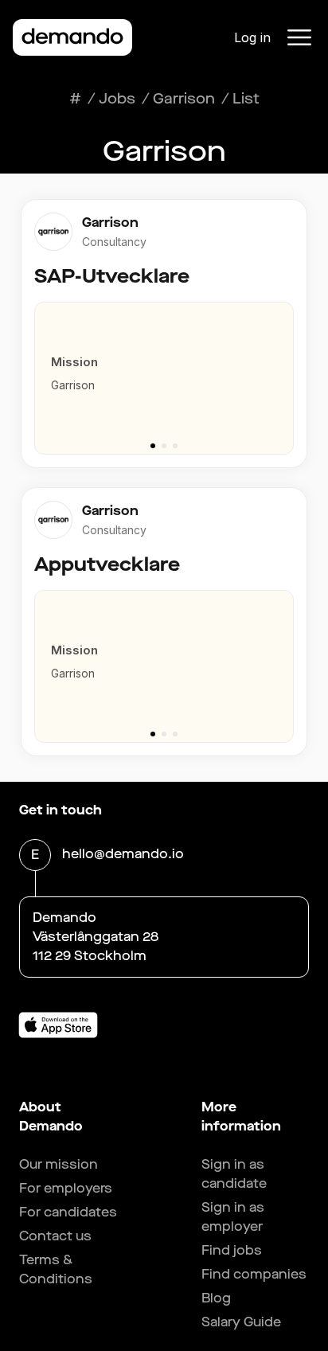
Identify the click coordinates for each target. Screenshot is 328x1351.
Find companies (254, 1274)
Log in (252, 37)
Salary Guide (241, 1322)
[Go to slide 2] (164, 445)
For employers (65, 1188)
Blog (216, 1298)
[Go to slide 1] (152, 445)
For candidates (68, 1212)
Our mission (58, 1164)
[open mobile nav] (299, 37)
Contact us (55, 1236)
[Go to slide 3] (175, 445)
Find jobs (231, 1250)
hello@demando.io (123, 853)
